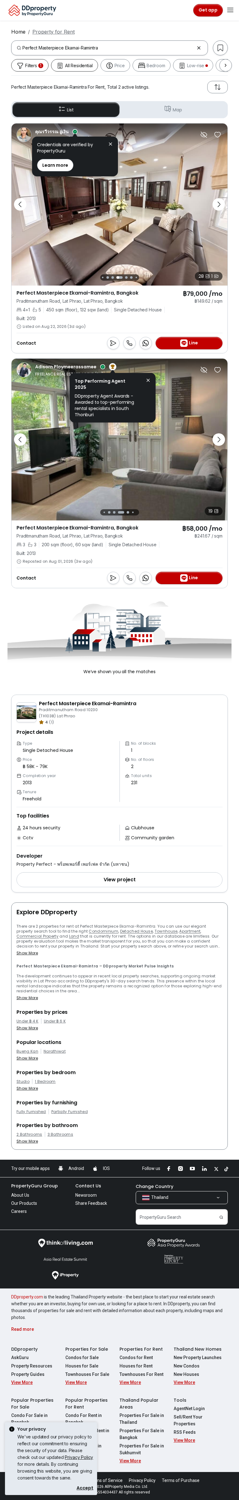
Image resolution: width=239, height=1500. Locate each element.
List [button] (70, 110)
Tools (180, 1400)
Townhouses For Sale (87, 1374)
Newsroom (86, 1195)
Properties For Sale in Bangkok (142, 1434)
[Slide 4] (107, 277)
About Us (20, 1195)
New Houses (186, 1374)
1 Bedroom (45, 1081)
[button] (119, 879)
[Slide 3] (102, 277)
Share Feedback (91, 1203)
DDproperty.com (27, 1296)
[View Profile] (60, 134)
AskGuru (20, 1357)
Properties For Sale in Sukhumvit (142, 1449)
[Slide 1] (102, 512)
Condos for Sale (82, 1357)
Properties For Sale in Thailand (142, 1419)
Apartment (189, 931)
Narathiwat (55, 1051)
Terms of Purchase (180, 1480)
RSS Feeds (185, 1432)
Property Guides (28, 1374)
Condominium (103, 931)
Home (18, 32)
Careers (19, 1211)
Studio (23, 1081)
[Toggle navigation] (230, 10)
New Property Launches (198, 1357)
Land (74, 936)
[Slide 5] (112, 277)
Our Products (24, 1203)
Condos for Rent (136, 1357)
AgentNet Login (189, 1408)
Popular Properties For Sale (32, 1403)
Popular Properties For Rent (86, 1403)
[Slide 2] (107, 512)
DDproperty (24, 1349)
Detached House (136, 931)
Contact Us (88, 1186)
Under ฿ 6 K (55, 1021)
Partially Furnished (69, 1111)
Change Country (154, 1186)
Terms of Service (106, 1480)
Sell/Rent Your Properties (188, 1420)
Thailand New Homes (198, 1349)
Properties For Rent (141, 1349)
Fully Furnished (31, 1111)
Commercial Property (37, 936)
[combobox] (108, 48)
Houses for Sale (81, 1365)
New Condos (186, 1365)
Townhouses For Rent (141, 1374)
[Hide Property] (204, 135)
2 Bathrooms (29, 1134)
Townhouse (166, 931)
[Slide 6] (119, 277)
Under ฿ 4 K (27, 1021)
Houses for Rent (136, 1365)
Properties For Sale (86, 1349)
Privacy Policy (79, 1457)
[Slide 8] (131, 277)
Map (177, 110)
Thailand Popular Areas (139, 1403)
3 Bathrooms (60, 1134)
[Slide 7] (126, 277)
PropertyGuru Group (34, 1186)
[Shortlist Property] (218, 135)
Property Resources (31, 1365)
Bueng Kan (27, 1051)
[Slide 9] (136, 277)
